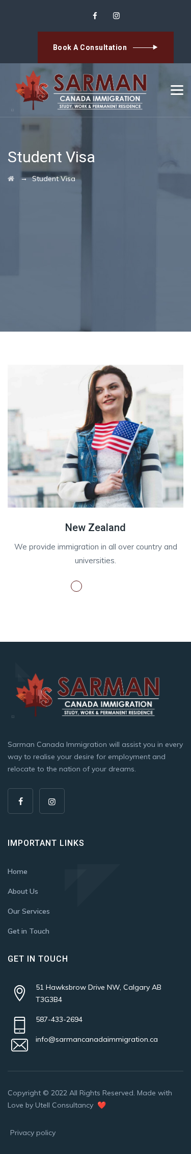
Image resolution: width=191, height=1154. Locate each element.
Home (18, 871)
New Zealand (95, 527)
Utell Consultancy (65, 1105)
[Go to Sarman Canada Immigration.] (11, 178)
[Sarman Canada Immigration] (80, 90)
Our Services (29, 911)
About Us (23, 891)
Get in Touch (28, 931)
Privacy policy (33, 1132)
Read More (105, 586)
